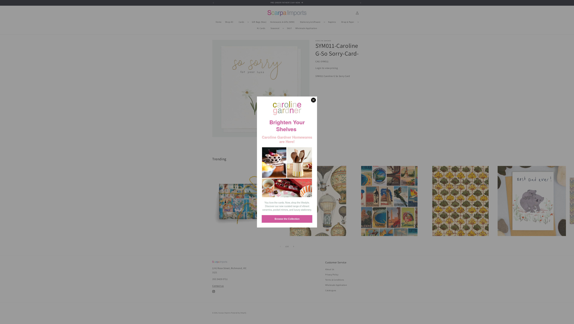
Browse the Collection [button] (287, 219)
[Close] (313, 100)
